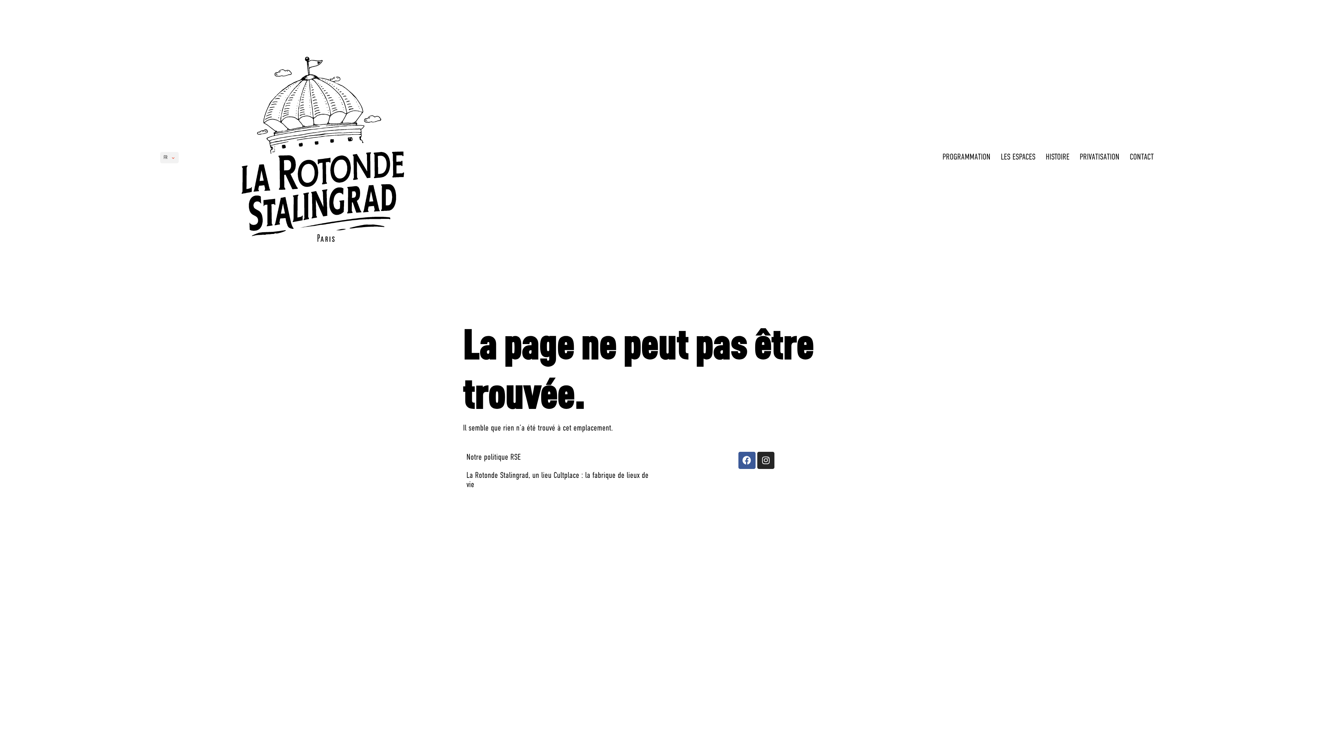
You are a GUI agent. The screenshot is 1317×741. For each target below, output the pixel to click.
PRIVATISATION (1099, 157)
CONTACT (1142, 157)
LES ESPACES (1018, 157)
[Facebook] (747, 460)
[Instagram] (765, 460)
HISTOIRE (1057, 157)
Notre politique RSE (493, 458)
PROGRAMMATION (966, 157)
